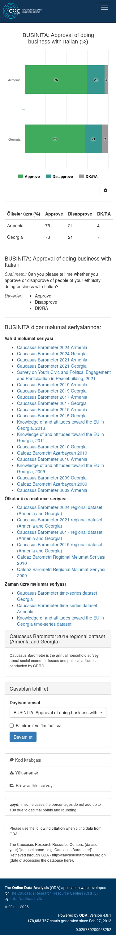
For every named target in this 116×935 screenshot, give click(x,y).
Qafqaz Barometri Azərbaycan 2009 (52, 484)
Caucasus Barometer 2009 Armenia (52, 490)
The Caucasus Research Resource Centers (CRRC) (54, 893)
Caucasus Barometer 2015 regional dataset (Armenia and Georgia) (59, 547)
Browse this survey (34, 785)
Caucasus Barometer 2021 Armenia (52, 359)
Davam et (23, 737)
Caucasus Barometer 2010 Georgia (52, 446)
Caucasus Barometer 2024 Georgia (52, 353)
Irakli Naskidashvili (25, 898)
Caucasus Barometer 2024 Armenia (52, 347)
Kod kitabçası (28, 760)
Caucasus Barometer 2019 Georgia (52, 391)
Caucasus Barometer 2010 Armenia (52, 459)
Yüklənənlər (26, 772)
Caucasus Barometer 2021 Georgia (52, 366)
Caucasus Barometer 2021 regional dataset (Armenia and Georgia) (59, 522)
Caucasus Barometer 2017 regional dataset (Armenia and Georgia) (59, 535)
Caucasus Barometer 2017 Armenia (52, 397)
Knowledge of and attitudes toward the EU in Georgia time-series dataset (60, 621)
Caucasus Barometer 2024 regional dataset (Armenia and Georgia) (59, 510)
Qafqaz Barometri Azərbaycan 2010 (52, 453)
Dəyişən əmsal (25, 702)
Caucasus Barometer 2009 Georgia (52, 477)
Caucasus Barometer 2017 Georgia (52, 403)
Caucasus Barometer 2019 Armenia (52, 384)
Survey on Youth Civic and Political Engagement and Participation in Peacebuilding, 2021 (64, 375)
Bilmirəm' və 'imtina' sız (38, 725)
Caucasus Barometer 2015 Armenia (52, 409)
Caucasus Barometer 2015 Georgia (52, 415)
